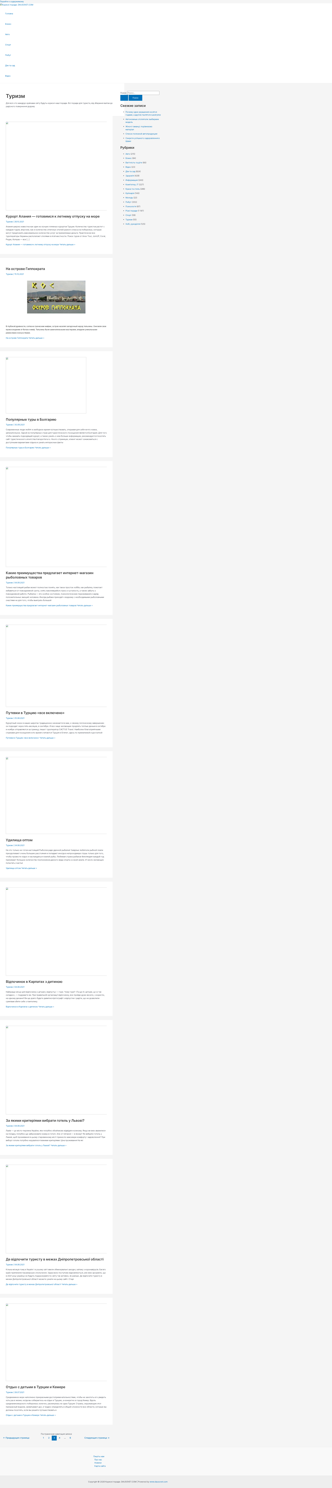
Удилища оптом (19, 840)
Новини (98, 1463)
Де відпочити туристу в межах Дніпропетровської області (55, 1259)
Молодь (129, 197)
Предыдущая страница (16, 1438)
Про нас (98, 1459)
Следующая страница (96, 1438)
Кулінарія (130, 193)
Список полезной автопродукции (141, 134)
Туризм (9, 221)
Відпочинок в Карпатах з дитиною (34, 982)
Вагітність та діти (134, 162)
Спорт (8, 44)
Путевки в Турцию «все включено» (35, 713)
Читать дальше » (40, 244)
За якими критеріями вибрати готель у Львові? (45, 1120)
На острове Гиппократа (25, 269)
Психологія (131, 206)
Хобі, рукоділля (133, 224)
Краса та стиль (133, 189)
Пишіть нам (98, 1456)
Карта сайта (100, 1466)
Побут (8, 55)
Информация (132, 180)
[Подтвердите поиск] (124, 98)
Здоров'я (130, 175)
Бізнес (8, 24)
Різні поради (131, 210)
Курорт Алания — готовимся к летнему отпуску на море (53, 216)
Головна (9, 13)
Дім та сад (10, 65)
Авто (7, 34)
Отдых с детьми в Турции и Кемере (35, 1387)
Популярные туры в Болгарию (31, 419)
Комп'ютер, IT (132, 184)
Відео (8, 76)
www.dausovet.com (159, 1481)
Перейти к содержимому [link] (12, 1)
